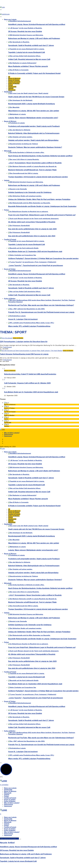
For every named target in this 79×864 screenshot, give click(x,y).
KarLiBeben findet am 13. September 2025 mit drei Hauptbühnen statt (35, 251)
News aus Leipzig (10, 19)
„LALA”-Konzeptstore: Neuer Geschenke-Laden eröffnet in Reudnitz (35, 163)
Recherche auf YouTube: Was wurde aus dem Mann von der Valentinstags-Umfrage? (41, 305)
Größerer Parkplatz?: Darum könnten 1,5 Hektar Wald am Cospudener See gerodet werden (43, 258)
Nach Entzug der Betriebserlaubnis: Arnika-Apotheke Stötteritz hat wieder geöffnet (40, 156)
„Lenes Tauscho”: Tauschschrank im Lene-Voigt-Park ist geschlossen (35, 265)
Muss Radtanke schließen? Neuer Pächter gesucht (28, 66)
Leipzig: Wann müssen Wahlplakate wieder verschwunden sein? (33, 118)
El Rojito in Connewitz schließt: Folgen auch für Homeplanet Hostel (34, 73)
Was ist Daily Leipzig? (12, 432)
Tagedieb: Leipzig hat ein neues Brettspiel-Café (26, 52)
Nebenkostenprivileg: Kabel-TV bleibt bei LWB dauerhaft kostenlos (30, 374)
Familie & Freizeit (14, 82)
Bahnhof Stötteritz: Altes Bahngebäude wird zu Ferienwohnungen (33, 133)
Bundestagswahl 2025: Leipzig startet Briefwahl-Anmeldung (31, 104)
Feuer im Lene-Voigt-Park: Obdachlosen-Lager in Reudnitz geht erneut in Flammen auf (41, 215)
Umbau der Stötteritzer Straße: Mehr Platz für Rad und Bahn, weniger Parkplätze (39, 199)
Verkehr (10, 88)
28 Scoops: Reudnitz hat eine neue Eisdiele (25, 31)
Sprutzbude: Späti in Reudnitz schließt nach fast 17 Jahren (31, 45)
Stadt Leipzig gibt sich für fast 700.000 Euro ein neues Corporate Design (36, 97)
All (9, 77)
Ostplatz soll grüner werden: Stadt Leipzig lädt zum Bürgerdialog (33, 140)
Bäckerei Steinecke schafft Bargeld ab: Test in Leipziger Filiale (32, 170)
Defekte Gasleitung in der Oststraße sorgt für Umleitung (29, 192)
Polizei (10, 85)
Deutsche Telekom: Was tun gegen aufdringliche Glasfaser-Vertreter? (35, 147)
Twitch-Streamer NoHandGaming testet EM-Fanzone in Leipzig (24, 354)
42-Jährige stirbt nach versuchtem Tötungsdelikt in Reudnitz (31, 222)
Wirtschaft (11, 90)
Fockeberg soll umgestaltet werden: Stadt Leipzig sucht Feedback (34, 126)
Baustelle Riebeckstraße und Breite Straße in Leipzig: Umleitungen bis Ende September (42, 206)
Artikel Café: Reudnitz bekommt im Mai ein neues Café (29, 59)
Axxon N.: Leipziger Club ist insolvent (23, 319)
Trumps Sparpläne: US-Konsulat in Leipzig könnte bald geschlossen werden (38, 177)
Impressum (8, 436)
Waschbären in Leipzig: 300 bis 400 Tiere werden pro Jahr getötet (33, 111)
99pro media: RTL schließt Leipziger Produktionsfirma (29, 326)
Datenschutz (8, 434)
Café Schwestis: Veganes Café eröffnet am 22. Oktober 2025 (27, 383)
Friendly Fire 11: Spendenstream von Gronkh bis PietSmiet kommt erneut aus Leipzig (41, 312)
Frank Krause (7, 347)
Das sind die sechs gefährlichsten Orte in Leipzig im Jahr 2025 (32, 229)
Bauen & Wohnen (14, 78)
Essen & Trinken (14, 80)
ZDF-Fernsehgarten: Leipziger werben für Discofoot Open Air (23, 341)
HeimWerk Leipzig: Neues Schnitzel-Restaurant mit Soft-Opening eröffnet (36, 24)
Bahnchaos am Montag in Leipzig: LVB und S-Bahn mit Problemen (34, 38)
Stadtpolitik (12, 87)
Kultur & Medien (14, 83)
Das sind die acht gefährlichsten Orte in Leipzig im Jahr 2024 (31, 236)
